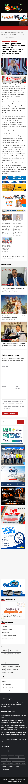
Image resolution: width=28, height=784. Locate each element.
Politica (14, 312)
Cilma (11, 650)
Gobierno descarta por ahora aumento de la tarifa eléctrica (13, 716)
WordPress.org (6, 690)
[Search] (25, 27)
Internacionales (13, 757)
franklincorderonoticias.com (9, 635)
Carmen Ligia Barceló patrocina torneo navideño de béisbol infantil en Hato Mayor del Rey (7, 246)
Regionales (10, 666)
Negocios (16, 663)
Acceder (4, 681)
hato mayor (21, 256)
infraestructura (5, 258)
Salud (3, 669)
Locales (15, 41)
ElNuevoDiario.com (7, 629)
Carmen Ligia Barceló (9, 256)
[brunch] (13, 610)
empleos (17, 256)
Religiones (17, 666)
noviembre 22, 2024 (15, 55)
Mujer (3, 663)
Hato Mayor (10, 41)
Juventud (21, 757)
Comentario (5, 366)
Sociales (9, 669)
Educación (17, 653)
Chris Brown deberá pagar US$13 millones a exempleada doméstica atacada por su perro (12, 721)
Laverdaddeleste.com (7, 638)
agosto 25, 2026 (14, 291)
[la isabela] (14, 17)
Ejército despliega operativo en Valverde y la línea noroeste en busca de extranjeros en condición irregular (13, 734)
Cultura (16, 650)
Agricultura (5, 650)
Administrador (6, 55)
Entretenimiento (19, 754)
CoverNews (10, 781)
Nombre (4, 386)
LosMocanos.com (6, 641)
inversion (11, 258)
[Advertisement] (14, 564)
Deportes (4, 653)
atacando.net (5, 632)
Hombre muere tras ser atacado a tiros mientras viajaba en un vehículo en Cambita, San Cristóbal (13, 740)
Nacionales (10, 284)
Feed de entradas (6, 684)
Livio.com (4, 626)
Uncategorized (11, 672)
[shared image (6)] (13, 476)
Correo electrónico (18, 387)
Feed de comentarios (7, 687)
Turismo (4, 672)
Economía (4, 41)
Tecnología (15, 669)
